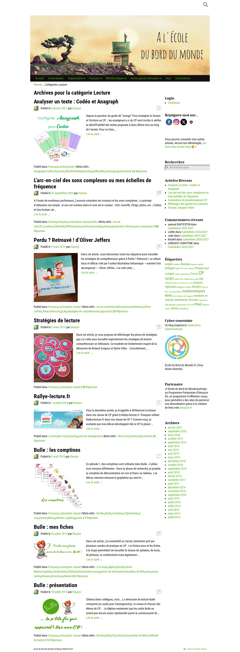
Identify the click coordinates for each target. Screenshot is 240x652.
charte (177, 274)
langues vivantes (184, 287)
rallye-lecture (145, 436)
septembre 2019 (177, 442)
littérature (137, 306)
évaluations (78, 571)
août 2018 (174, 472)
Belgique (194, 264)
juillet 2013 (174, 517)
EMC (201, 278)
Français (94, 78)
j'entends (133, 513)
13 (159, 591)
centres (191, 268)
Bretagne (170, 268)
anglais (169, 264)
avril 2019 (173, 453)
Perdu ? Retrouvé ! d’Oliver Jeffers (72, 240)
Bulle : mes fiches (53, 527)
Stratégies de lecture (57, 320)
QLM (63, 311)
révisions (56, 576)
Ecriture (52, 221)
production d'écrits (122, 226)
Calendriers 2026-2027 (181, 228)
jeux (187, 283)
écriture (87, 226)
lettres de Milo (137, 571)
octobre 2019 (175, 438)
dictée (60, 226)
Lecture (63, 166)
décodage (87, 171)
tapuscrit (106, 311)
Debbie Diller (179, 279)
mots (148, 571)
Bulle (108, 513)
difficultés (99, 171)
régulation (205, 305)
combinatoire (59, 571)
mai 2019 (173, 450)
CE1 (40, 226)
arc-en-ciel (102, 306)
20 (159, 326)
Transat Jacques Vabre (181, 207)
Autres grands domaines (145, 78)
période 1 (60, 518)
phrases (45, 576)
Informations (182, 78)
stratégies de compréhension (83, 311)
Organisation (75, 78)
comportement (185, 274)
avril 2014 (173, 509)
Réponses (140, 171)
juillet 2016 (174, 502)
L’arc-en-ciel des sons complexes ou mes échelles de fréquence (92, 183)
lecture (109, 171)
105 (159, 192)
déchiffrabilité (73, 171)
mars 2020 (174, 435)
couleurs (48, 226)
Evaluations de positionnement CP (187, 200)
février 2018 (175, 476)
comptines (118, 513)
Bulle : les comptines (57, 450)
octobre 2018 (175, 465)
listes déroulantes (175, 292)
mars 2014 (174, 513)
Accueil (39, 78)
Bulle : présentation (55, 585)
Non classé (83, 221)
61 (159, 533)
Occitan (193, 300)
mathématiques (193, 291)
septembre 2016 (177, 495)
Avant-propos (56, 78)
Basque (185, 264)
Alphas (112, 567)
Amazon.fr (186, 407)
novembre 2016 (177, 491)
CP (55, 171)
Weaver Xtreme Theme (196, 649)
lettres (51, 518)
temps (174, 308)
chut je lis (123, 436)
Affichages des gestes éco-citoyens (188, 204)
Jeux (168, 78)
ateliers (177, 264)
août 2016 (174, 498)
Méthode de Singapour (185, 296)
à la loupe (102, 567)
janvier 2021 (175, 427)
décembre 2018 (177, 461)
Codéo (49, 171)
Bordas (100, 513)
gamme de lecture (109, 571)
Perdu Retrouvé (51, 311)
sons (80, 518)
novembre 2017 (177, 480)
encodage (97, 226)
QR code (190, 305)
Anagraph (39, 171)
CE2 (185, 269)
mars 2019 (174, 457)
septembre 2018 (177, 468)
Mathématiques (115, 78)
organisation (203, 300)
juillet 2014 (174, 506)
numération (181, 300)
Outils (71, 166)
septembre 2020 (177, 431)
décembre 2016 (177, 487)
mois (174, 296)
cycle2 (60, 171)
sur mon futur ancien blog (185, 144)
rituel (198, 304)
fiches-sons (91, 571)
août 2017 (174, 483)
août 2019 (174, 446)
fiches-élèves (116, 306)
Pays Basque (170, 304)
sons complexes (143, 226)
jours (191, 283)
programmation (123, 171)
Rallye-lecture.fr (52, 396)
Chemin (37, 84)
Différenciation (73, 226)
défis (196, 279)
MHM (168, 296)
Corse (194, 274)
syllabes (66, 576)
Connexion (174, 102)
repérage (71, 518)
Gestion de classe (179, 283)
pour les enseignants (90, 436)
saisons (167, 309)
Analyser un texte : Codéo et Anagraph (76, 101)
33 (159, 246)
